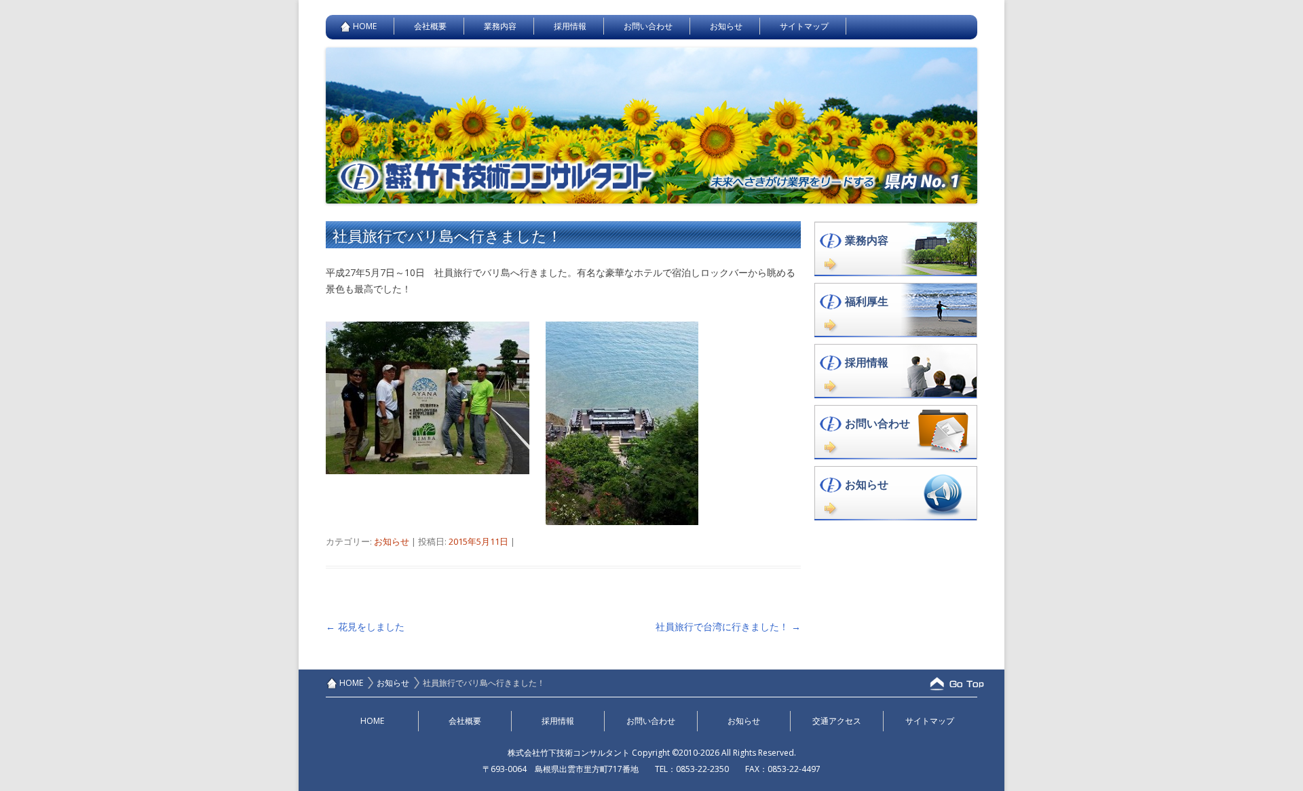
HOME (365, 26)
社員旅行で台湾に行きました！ (728, 626)
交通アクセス (836, 721)
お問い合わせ (648, 26)
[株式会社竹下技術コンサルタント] (651, 199)
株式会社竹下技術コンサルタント (569, 752)
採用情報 (570, 26)
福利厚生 (866, 301)
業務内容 (500, 26)
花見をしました (365, 626)
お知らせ (726, 26)
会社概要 (430, 26)
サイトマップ (804, 26)
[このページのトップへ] (950, 683)
